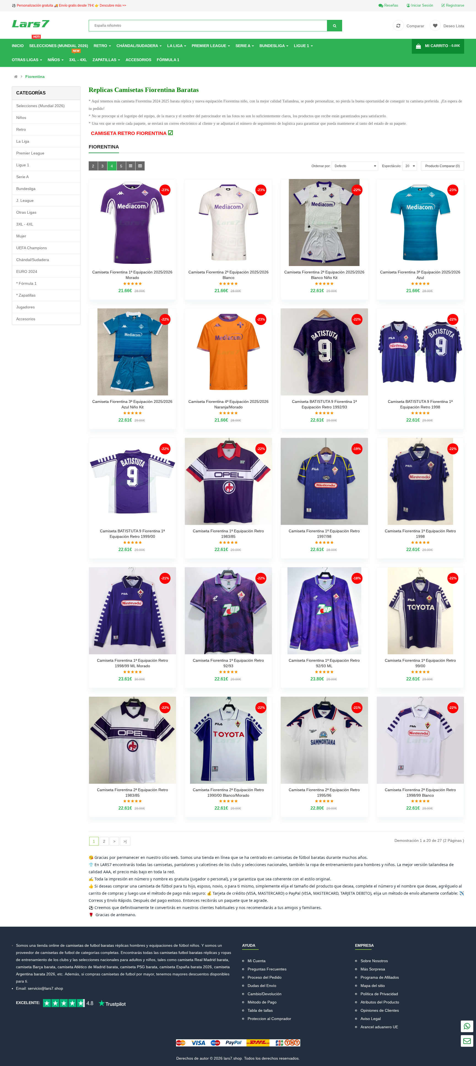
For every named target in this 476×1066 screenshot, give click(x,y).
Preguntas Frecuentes (267, 969)
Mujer (21, 236)
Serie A (22, 177)
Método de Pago (262, 1002)
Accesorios (25, 319)
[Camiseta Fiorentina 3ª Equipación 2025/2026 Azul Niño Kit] (132, 351)
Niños (21, 117)
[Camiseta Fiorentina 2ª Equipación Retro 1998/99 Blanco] (420, 740)
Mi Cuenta (257, 961)
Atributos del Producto (380, 1002)
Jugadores (25, 307)
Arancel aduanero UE (379, 1027)
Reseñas (390, 5)
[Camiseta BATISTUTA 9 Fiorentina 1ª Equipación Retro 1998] (420, 351)
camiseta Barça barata (35, 967)
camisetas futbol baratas (181, 952)
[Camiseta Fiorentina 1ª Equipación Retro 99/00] (420, 610)
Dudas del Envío (262, 985)
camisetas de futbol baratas (90, 945)
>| (125, 841)
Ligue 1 (22, 165)
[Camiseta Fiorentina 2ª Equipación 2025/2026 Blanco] (228, 222)
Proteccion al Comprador (269, 1018)
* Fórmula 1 (26, 283)
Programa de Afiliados (380, 977)
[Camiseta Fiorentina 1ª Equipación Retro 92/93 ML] (324, 610)
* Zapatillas (26, 295)
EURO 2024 (26, 271)
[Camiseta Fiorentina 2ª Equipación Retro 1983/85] (132, 740)
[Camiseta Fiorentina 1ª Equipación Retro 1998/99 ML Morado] (132, 610)
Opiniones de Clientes (380, 1010)
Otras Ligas (26, 212)
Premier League (30, 153)
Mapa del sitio (373, 985)
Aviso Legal (371, 1018)
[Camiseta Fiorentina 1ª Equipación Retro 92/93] (228, 610)
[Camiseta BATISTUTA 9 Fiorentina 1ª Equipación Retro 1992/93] (324, 351)
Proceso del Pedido (265, 977)
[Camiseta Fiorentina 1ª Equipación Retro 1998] (420, 481)
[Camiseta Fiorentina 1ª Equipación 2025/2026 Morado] (132, 222)
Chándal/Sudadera (32, 259)
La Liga (22, 141)
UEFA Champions (31, 248)
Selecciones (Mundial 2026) (40, 106)
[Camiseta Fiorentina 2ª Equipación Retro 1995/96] (324, 740)
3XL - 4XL (24, 224)
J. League (25, 200)
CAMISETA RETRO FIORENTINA (132, 133)
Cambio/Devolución (265, 994)
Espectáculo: (391, 166)
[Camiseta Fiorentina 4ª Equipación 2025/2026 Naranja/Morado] (228, 351)
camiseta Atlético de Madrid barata (88, 967)
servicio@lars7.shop (45, 988)
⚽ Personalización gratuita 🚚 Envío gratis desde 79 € (69, 5)
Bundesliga (26, 188)
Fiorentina (35, 76)
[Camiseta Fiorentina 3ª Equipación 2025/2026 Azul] (420, 222)
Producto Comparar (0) (442, 166)
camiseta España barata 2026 (185, 967)
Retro (21, 129)
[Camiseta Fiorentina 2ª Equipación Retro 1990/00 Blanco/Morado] (228, 740)
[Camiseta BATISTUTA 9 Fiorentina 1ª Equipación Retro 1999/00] (132, 481)
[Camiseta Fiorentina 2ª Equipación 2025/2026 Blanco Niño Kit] (324, 222)
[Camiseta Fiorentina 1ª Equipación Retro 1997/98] (324, 481)
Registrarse (454, 5)
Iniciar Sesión (421, 5)
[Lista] (130, 165)
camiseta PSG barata (138, 967)
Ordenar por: (321, 166)
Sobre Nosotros (374, 961)
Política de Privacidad (379, 994)
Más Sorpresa (373, 969)
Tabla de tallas (260, 1010)
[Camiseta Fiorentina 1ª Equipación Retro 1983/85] (228, 481)
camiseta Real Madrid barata (203, 959)
